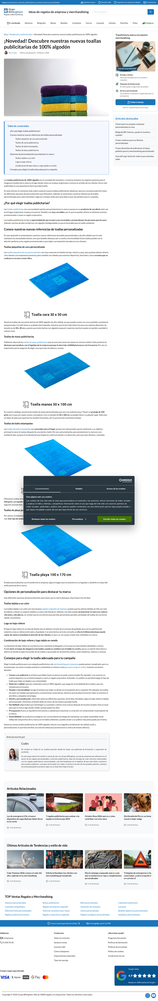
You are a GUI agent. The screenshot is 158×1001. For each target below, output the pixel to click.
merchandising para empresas (66, 664)
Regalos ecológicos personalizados (95, 914)
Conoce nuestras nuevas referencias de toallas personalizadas (36, 135)
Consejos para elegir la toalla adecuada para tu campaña (33, 169)
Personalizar (77, 519)
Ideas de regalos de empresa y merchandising (59, 12)
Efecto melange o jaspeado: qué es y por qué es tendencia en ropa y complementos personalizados (103, 875)
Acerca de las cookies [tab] (116, 489)
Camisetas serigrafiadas (15, 907)
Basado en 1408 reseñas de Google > (142, 982)
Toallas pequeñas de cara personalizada (31, 139)
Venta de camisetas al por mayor (56, 910)
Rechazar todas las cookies (43, 519)
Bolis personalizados (89, 903)
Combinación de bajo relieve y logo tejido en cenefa (36, 166)
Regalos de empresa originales (55, 907)
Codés (14, 53)
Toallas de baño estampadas (26, 146)
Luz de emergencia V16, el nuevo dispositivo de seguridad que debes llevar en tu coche (25, 819)
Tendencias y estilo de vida (21, 34)
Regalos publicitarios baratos (17, 914)
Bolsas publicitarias (51, 903)
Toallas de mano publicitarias (27, 143)
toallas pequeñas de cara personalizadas (24, 252)
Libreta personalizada (89, 910)
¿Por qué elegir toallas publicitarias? (25, 131)
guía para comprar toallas (75, 667)
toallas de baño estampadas (19, 429)
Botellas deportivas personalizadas (133, 910)
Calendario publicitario (128, 903)
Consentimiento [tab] (42, 489)
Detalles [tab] (79, 489)
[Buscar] (151, 12)
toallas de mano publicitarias (35, 342)
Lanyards (122, 907)
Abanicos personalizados (15, 903)
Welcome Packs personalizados (18, 910)
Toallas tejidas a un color (25, 158)
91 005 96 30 (8, 942)
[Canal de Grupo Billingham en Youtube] (153, 995)
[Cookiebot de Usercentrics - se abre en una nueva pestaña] (121, 480)
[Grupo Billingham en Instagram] (147, 995)
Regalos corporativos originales (56, 914)
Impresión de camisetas (90, 907)
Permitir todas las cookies (114, 519)
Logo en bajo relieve (23, 162)
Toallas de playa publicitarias (27, 150)
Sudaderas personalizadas (129, 914)
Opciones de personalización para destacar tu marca (32, 154)
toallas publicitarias (15, 209)
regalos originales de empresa (54, 609)
